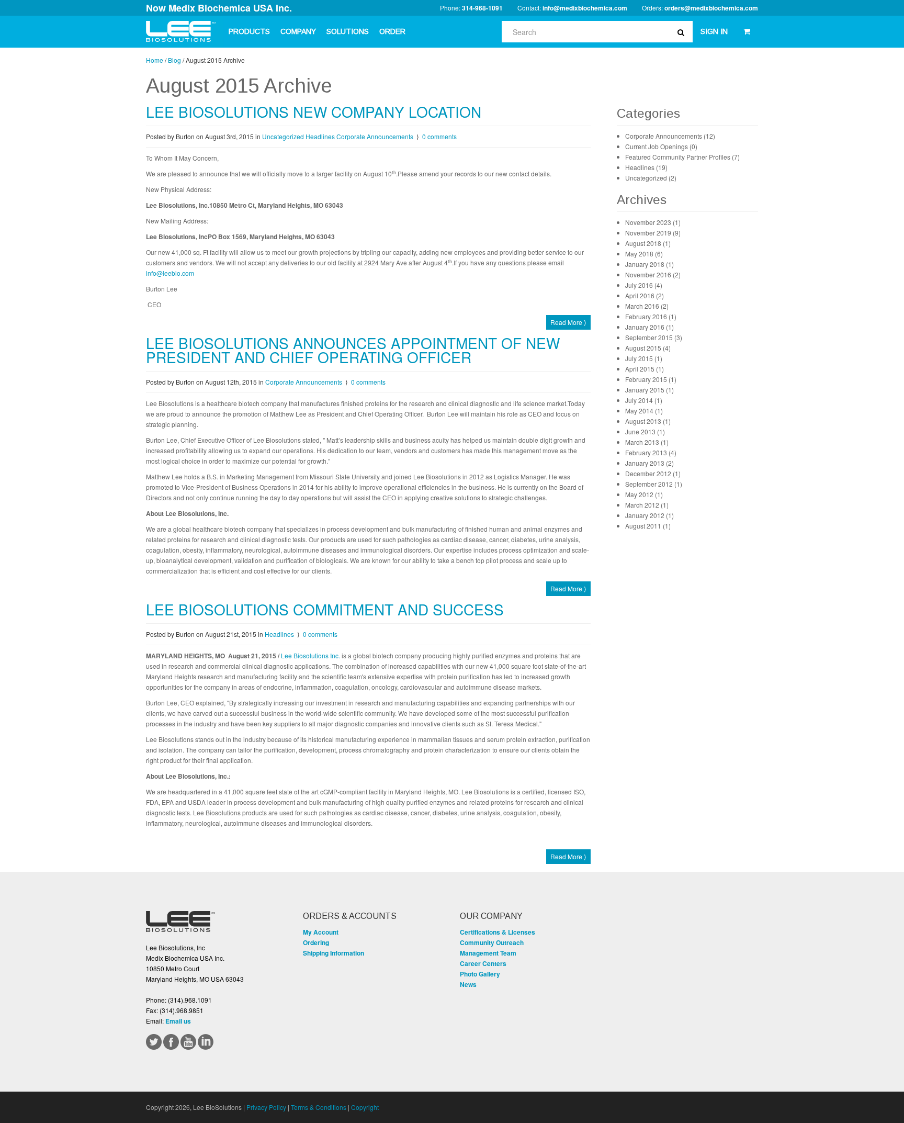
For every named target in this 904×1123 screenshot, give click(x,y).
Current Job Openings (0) (661, 146)
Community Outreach (492, 942)
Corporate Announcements (374, 136)
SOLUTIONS (347, 31)
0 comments (439, 136)
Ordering (316, 942)
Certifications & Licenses (497, 932)
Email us (178, 1021)
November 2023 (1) (653, 222)
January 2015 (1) (649, 389)
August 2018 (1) (648, 243)
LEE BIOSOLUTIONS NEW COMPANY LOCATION (313, 111)
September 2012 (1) (653, 483)
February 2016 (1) (650, 316)
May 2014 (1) (644, 410)
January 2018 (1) (649, 264)
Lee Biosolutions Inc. (310, 655)
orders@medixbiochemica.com (711, 8)
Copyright (365, 1107)
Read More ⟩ (568, 322)
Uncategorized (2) (650, 177)
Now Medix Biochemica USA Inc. (219, 8)
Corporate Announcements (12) (670, 135)
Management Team (488, 953)
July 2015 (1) (643, 358)
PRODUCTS (249, 31)
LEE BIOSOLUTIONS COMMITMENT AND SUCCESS (325, 609)
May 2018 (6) (644, 253)
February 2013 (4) (650, 452)
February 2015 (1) (650, 379)
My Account (320, 932)
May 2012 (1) (644, 494)
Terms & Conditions (318, 1107)
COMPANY (298, 31)
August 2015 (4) (648, 347)
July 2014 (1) (643, 400)
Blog (174, 59)
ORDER (392, 31)
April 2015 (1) (644, 368)
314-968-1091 (482, 8)
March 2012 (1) (647, 504)
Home (154, 59)
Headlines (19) (646, 167)
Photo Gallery (480, 974)
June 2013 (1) (645, 431)
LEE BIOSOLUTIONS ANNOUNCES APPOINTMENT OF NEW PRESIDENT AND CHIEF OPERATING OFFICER (353, 349)
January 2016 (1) (649, 326)
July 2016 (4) (643, 284)
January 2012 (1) (649, 515)
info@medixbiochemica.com (585, 8)
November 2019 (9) (653, 232)
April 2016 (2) (644, 295)
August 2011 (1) (648, 525)
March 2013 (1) (647, 441)
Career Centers (483, 963)
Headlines (320, 136)
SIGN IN (714, 31)
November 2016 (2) (653, 274)
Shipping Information (333, 953)
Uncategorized (283, 136)
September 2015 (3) (653, 337)
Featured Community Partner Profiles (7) (682, 156)
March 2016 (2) (647, 305)
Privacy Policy (266, 1107)
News (468, 984)
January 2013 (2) (649, 462)
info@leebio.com (170, 272)
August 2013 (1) (648, 421)
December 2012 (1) (653, 473)
